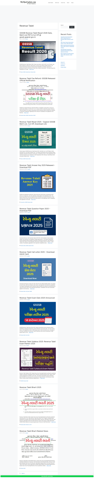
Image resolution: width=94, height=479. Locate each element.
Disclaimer (63, 65)
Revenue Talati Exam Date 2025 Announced (37, 298)
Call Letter (27, 291)
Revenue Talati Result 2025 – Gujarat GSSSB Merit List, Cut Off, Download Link (37, 123)
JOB (30, 424)
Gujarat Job (28, 424)
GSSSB (27, 115)
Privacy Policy (63, 67)
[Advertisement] (47, 13)
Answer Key (63, 2)
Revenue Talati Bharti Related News (34, 431)
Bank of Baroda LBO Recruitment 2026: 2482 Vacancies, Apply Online (67, 55)
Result (68, 2)
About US (63, 62)
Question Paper (31, 245)
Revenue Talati (23, 115)
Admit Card (57, 2)
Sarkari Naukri (50, 2)
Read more (31, 69)
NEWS (34, 115)
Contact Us (63, 63)
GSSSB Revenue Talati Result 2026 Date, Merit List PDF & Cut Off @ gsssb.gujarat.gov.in (36, 35)
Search (62, 25)
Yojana (72, 2)
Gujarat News (30, 115)
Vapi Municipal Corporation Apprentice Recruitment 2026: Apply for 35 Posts (67, 50)
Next (23, 473)
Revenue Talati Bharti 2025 (30, 387)
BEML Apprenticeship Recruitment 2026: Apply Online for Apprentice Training (67, 46)
